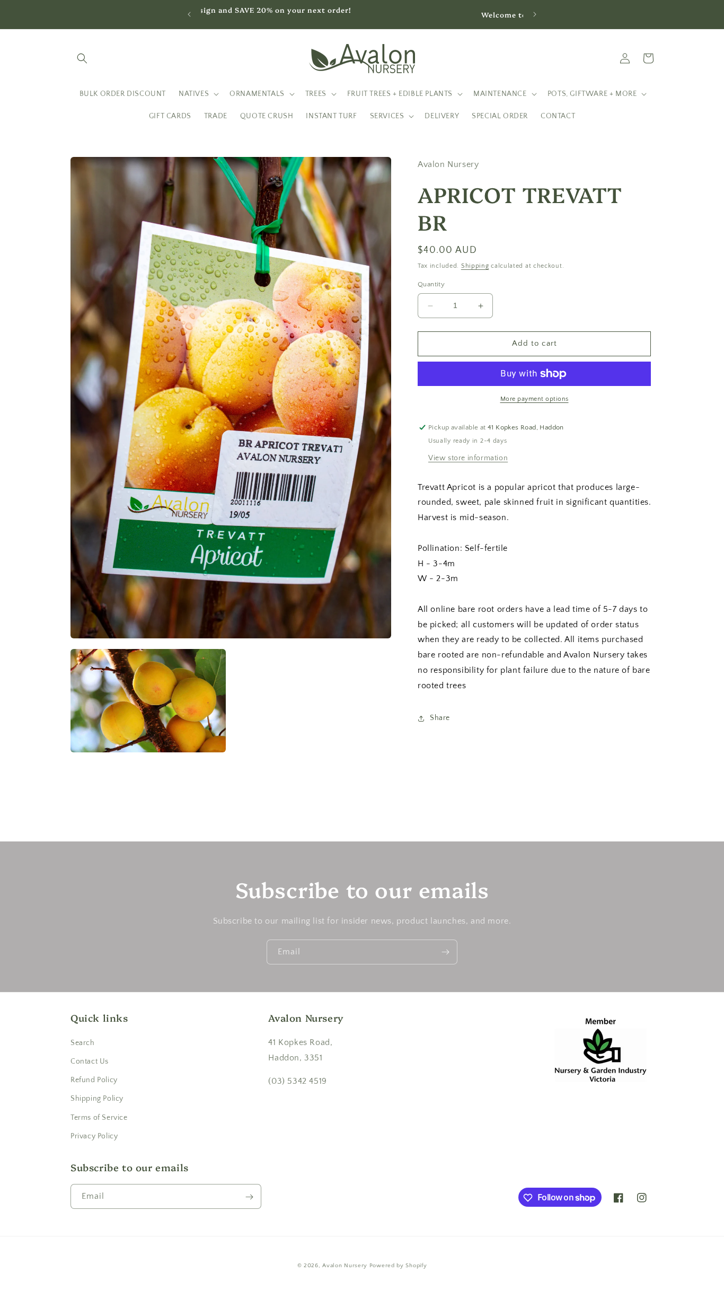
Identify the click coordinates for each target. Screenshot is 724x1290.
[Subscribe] (445, 952)
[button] (82, 58)
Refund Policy (94, 1079)
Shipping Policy (96, 1098)
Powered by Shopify (398, 1265)
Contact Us (89, 1061)
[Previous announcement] (189, 14)
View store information (468, 458)
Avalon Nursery (344, 1265)
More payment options (534, 399)
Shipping (475, 265)
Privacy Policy (94, 1135)
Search (82, 1042)
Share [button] (440, 718)
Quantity (431, 284)
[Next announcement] (534, 14)
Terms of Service (99, 1117)
